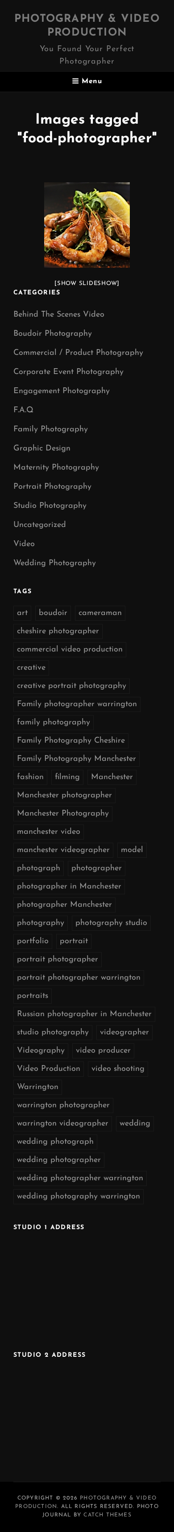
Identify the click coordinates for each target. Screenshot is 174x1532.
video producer (103, 1051)
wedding (135, 1124)
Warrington (37, 1087)
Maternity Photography (56, 468)
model (132, 850)
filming (67, 777)
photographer (96, 869)
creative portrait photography (71, 686)
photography (40, 923)
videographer (124, 1033)
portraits (32, 996)
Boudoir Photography (52, 334)
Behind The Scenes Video (58, 315)
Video (24, 544)
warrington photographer (63, 1106)
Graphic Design (41, 449)
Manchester (112, 777)
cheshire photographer (58, 631)
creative (31, 668)
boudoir (53, 613)
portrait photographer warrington (79, 978)
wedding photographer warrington (80, 1178)
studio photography (53, 1033)
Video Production (48, 1069)
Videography (41, 1051)
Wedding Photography (54, 563)
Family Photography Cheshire (71, 741)
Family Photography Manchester (76, 759)
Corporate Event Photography (68, 372)
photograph (38, 869)
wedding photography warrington (78, 1197)
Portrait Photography (52, 487)
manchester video (48, 832)
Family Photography (50, 430)
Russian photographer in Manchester (84, 1014)
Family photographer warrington (77, 704)
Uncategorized (39, 525)
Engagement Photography (61, 391)
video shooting (118, 1069)
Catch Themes (107, 1515)
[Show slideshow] (87, 283)
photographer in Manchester (69, 887)
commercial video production (70, 650)
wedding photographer (59, 1160)
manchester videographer (63, 850)
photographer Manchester (64, 905)
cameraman (100, 613)
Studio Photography (50, 506)
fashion (30, 777)
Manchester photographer (64, 796)
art (22, 613)
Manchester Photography (63, 814)
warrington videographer (62, 1124)
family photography (53, 723)
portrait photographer (57, 960)
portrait (74, 941)
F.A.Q (23, 410)
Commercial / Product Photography (78, 353)
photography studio (111, 923)
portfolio (33, 941)
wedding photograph (55, 1142)
